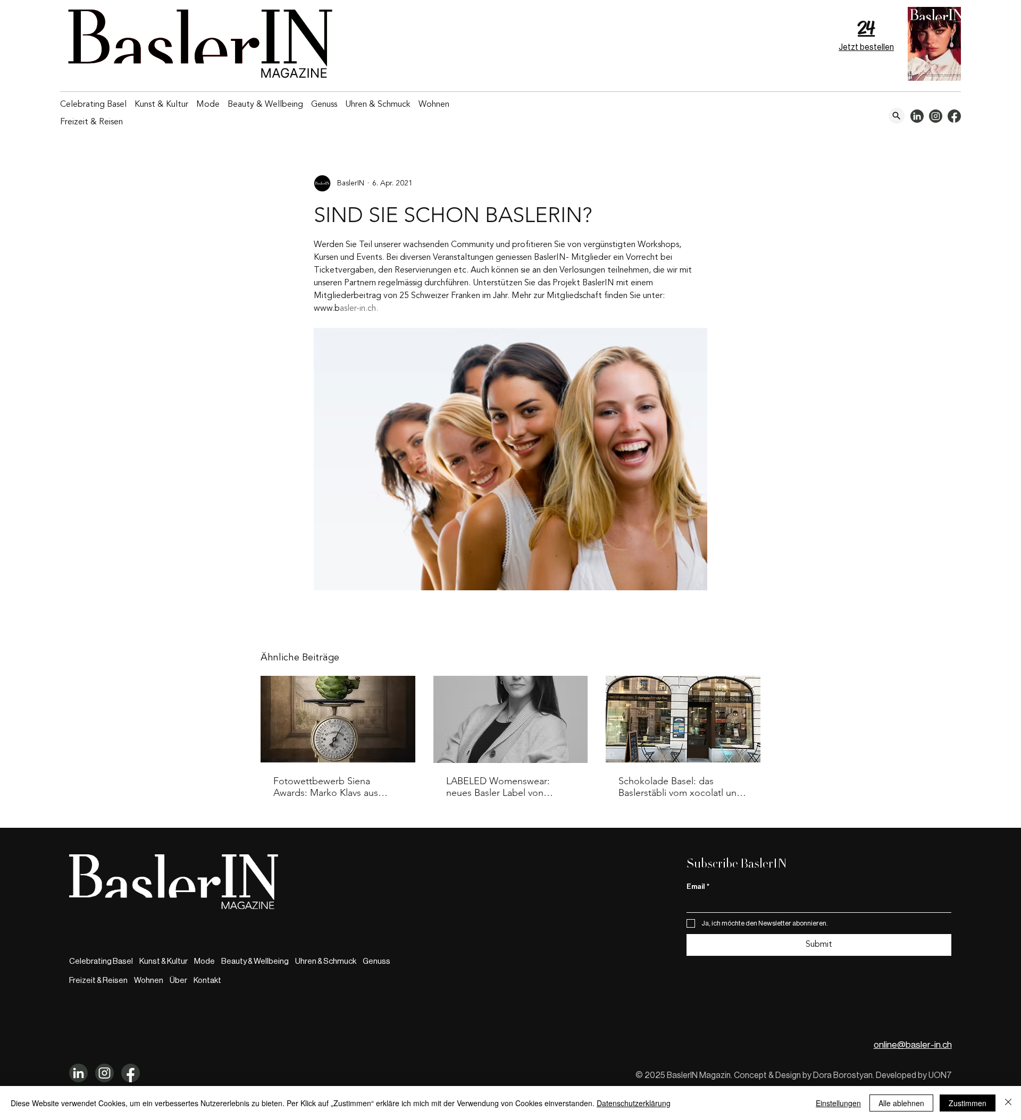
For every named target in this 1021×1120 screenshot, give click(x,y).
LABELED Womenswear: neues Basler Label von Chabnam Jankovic (498, 787)
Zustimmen (967, 1103)
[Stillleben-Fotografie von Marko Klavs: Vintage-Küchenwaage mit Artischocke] (338, 719)
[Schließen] (1008, 1102)
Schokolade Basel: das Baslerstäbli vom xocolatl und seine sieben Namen (680, 787)
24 (866, 28)
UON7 (940, 1075)
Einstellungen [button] (838, 1103)
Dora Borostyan (843, 1075)
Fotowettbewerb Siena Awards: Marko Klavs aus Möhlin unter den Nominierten (325, 787)
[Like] (897, 116)
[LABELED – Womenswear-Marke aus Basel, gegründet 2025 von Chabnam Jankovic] (510, 719)
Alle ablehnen (901, 1103)
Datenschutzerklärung (634, 1103)
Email (698, 886)
